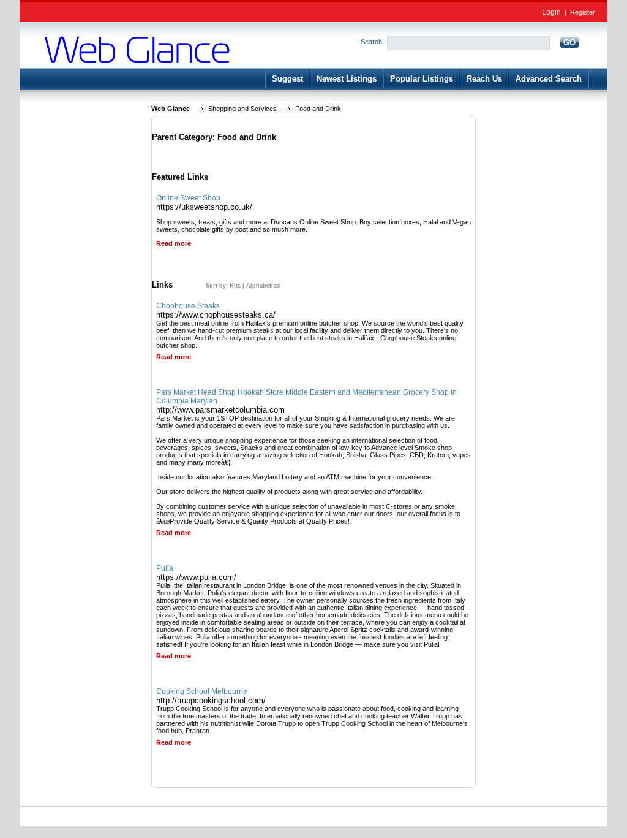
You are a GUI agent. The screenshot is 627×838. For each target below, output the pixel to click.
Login (551, 12)
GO (569, 42)
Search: (372, 41)
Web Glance (170, 108)
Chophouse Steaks (188, 306)
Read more (173, 243)
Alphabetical (263, 286)
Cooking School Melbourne (201, 691)
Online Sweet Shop (188, 198)
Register (582, 12)
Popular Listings (421, 78)
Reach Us (484, 78)
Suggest (287, 78)
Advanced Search (549, 78)
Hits (235, 286)
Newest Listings (347, 78)
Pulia (164, 568)
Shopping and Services (242, 108)
